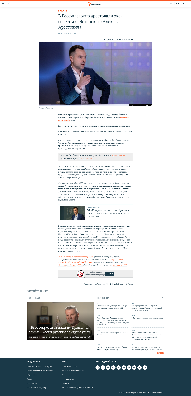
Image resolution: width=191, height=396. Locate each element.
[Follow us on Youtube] (108, 367)
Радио (29, 379)
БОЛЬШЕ (160, 353)
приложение (118, 155)
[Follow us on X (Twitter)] (103, 367)
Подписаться (32, 375)
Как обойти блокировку (36, 388)
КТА (177, 4)
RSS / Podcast (32, 383)
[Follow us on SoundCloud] (129, 367)
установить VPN (120, 265)
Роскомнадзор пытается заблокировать (75, 257)
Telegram (62, 265)
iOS (80, 159)
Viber (80, 265)
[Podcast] (139, 367)
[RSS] (134, 367)
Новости (62, 11)
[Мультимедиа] (184, 3)
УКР (171, 4)
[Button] (108, 39)
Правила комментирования (72, 371)
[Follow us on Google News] (119, 367)
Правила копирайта (69, 375)
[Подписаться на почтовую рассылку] (145, 367)
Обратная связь (67, 379)
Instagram (71, 265)
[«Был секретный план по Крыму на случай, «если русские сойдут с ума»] (60, 321)
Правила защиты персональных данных (77, 388)
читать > (110, 274)
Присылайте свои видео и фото (39, 366)
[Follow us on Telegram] (124, 367)
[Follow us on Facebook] (98, 367)
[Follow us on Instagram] (113, 367)
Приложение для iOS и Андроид (40, 371)
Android (88, 159)
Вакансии (65, 383)
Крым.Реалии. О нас (69, 366)
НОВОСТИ (103, 298)
